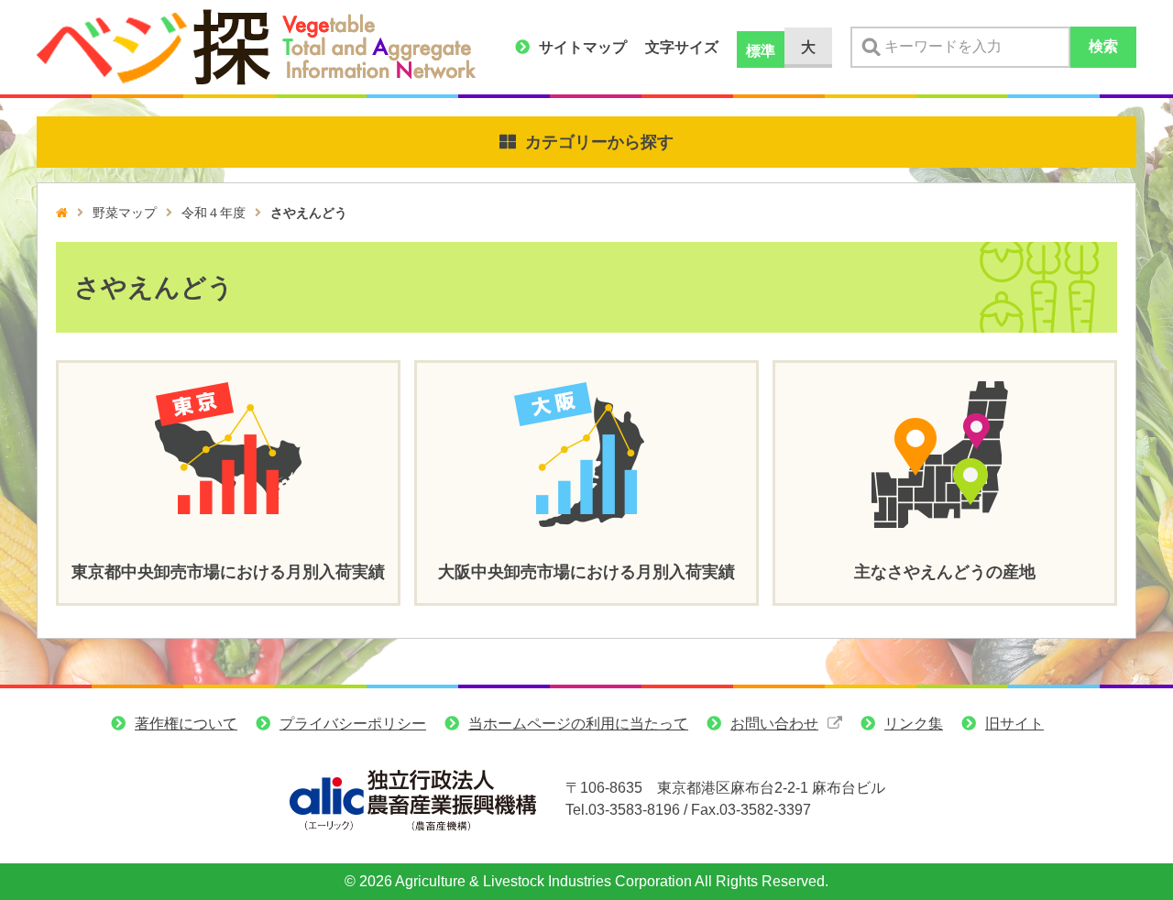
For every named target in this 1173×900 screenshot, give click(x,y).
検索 (1103, 46)
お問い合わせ (774, 723)
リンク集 (913, 723)
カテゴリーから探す (599, 142)
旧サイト (1014, 723)
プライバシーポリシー (353, 723)
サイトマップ (583, 47)
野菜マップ (125, 212)
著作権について (186, 723)
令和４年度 (213, 212)
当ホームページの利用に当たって (578, 723)
